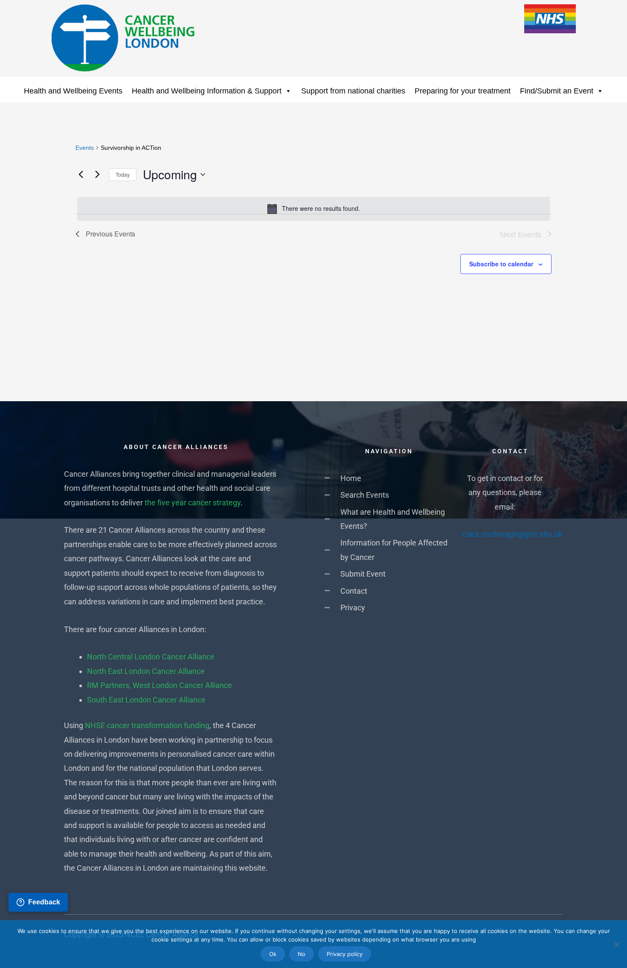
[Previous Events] (80, 174)
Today (123, 174)
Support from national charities (353, 91)
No (301, 954)
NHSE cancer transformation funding (147, 725)
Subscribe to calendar (501, 263)
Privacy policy (345, 954)
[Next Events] (97, 174)
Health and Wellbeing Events (73, 91)
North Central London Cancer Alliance (151, 656)
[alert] (313, 209)
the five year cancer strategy (193, 502)
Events (84, 147)
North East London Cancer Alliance (146, 671)
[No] (616, 944)
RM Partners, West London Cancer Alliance (159, 685)
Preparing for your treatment (463, 91)
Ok (272, 954)
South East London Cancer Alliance (146, 699)
